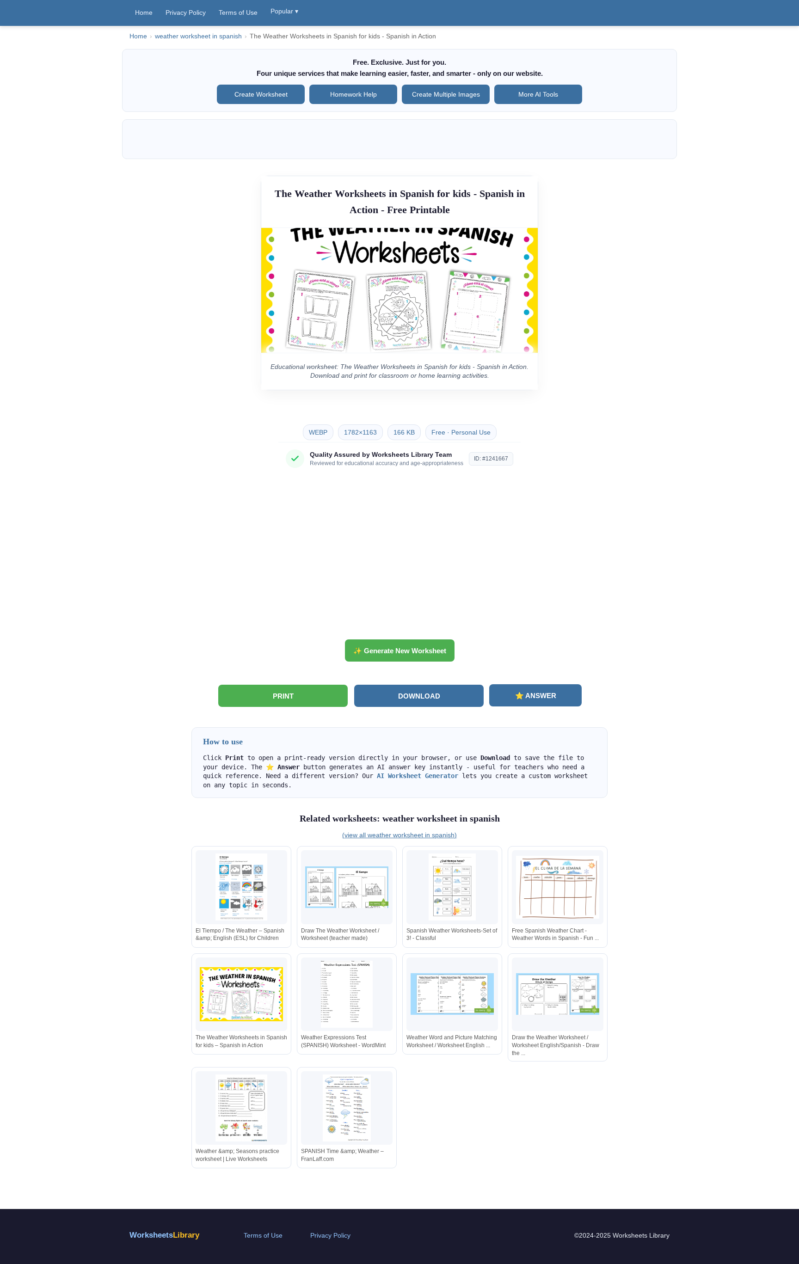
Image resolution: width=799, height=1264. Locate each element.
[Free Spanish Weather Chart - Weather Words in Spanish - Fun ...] (557, 886)
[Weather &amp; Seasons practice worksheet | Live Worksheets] (241, 1107)
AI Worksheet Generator (417, 775)
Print (283, 696)
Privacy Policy (186, 12)
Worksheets (164, 1235)
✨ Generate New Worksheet (399, 651)
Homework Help (353, 94)
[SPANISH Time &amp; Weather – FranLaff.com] (346, 1107)
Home (144, 12)
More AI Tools (538, 94)
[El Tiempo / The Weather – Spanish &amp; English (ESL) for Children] (241, 886)
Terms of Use (238, 12)
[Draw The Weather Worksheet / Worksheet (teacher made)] (346, 886)
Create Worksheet (261, 94)
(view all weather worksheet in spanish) (399, 835)
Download (419, 696)
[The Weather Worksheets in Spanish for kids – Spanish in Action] (241, 994)
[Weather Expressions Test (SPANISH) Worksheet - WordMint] (346, 994)
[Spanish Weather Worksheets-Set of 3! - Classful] (452, 886)
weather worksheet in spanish (198, 36)
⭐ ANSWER (535, 695)
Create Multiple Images (446, 94)
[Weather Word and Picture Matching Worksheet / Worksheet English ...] (452, 994)
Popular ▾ (284, 11)
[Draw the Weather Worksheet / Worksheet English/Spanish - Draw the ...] (557, 994)
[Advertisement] (399, 557)
